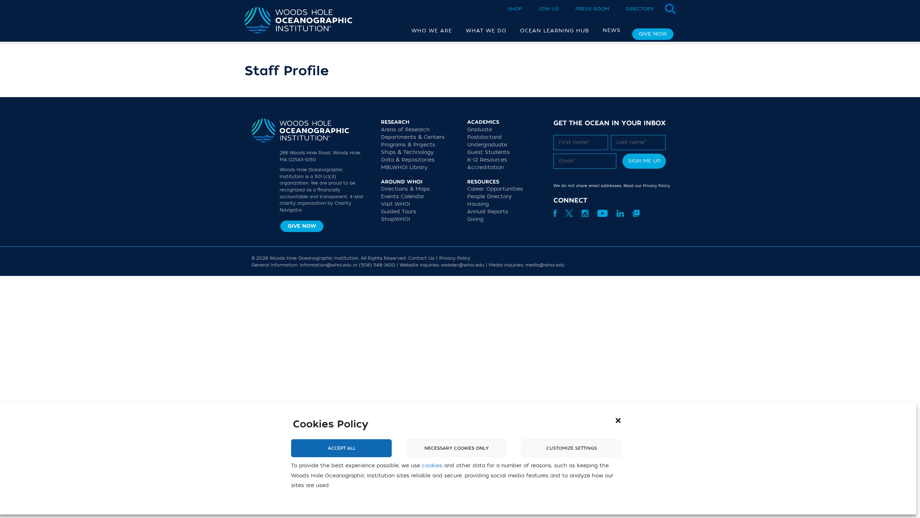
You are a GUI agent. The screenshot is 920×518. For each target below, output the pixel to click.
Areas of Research (405, 129)
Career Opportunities (495, 189)
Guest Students (488, 152)
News (612, 30)
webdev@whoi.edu (462, 265)
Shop (514, 9)
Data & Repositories (407, 159)
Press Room (592, 9)
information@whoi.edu (325, 265)
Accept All (341, 448)
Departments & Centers (413, 137)
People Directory (489, 196)
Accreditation (485, 167)
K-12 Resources (487, 159)
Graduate (479, 129)
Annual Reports (487, 211)
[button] (618, 420)
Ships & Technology (407, 152)
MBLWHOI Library (404, 167)
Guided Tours (398, 211)
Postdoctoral (484, 137)
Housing (478, 204)
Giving (475, 219)
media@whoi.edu (545, 265)
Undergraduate (487, 144)
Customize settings (571, 448)
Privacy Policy (656, 185)
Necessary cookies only (456, 448)
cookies (432, 465)
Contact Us (421, 258)
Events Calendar (402, 196)
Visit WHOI (395, 204)
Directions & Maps (405, 189)
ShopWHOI (395, 219)
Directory (640, 9)
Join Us (548, 9)
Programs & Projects (408, 144)
